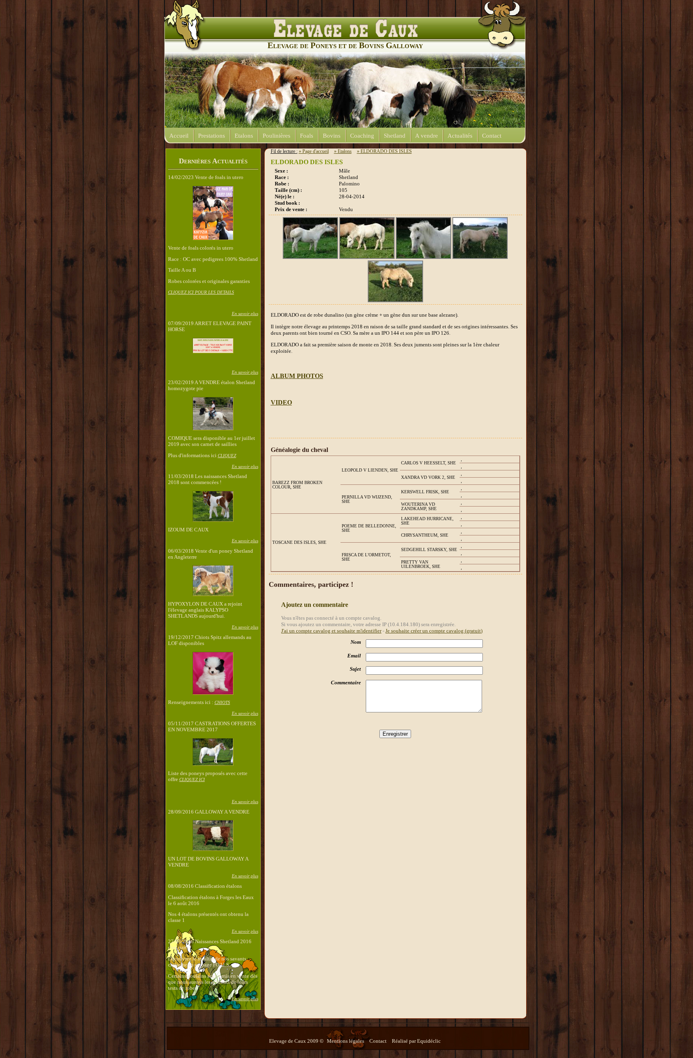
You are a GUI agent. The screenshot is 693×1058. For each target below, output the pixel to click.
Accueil (178, 135)
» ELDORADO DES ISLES (384, 151)
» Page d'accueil (314, 151)
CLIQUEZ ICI (192, 779)
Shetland (394, 135)
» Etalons (343, 151)
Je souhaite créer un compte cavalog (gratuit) (433, 631)
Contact (491, 135)
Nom (356, 642)
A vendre (426, 135)
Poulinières (276, 135)
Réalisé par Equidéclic (416, 1041)
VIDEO (281, 402)
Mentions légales (346, 1041)
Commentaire (346, 683)
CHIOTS (222, 702)
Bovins (331, 135)
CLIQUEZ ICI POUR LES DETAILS (201, 292)
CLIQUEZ (227, 455)
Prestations (211, 135)
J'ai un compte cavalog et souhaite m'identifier (331, 631)
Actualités (460, 135)
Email (354, 656)
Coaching (362, 135)
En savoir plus (245, 313)
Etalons (244, 135)
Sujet (355, 669)
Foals (306, 135)
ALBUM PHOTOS (297, 375)
